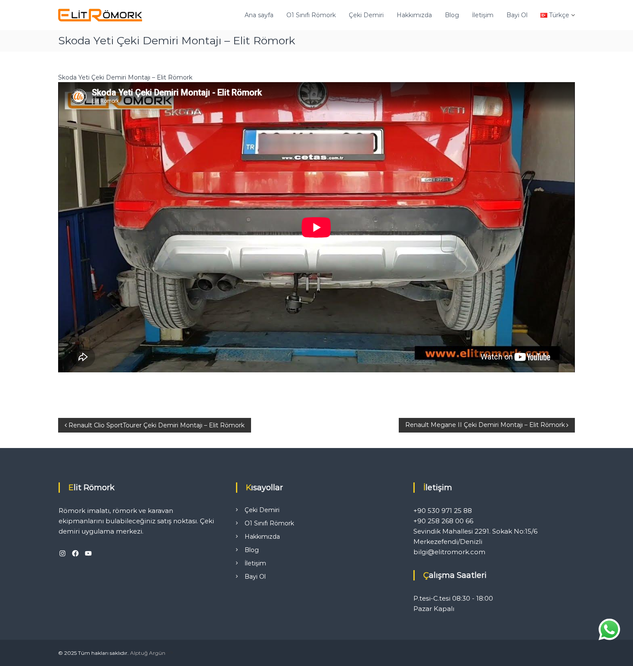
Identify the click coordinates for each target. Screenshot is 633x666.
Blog (452, 15)
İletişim (482, 15)
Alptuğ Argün (147, 653)
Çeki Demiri (366, 15)
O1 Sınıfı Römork (311, 15)
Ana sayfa (259, 15)
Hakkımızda (414, 15)
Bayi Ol (517, 15)
